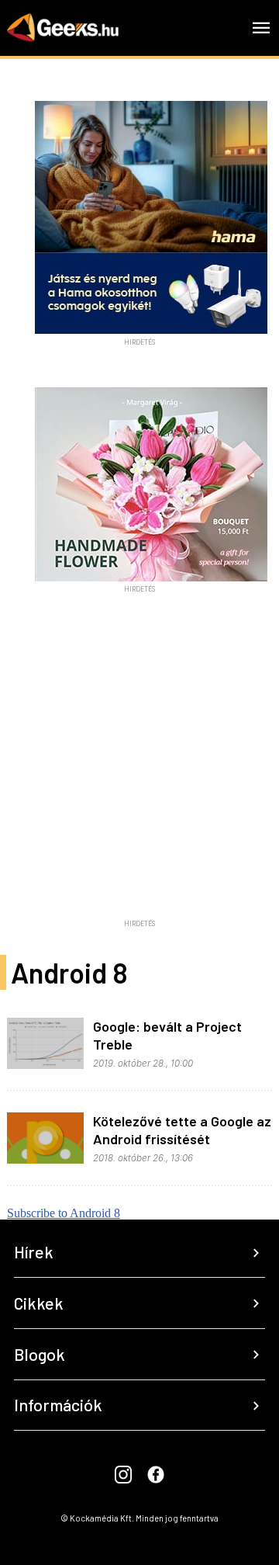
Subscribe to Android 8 (63, 1213)
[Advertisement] (139, 774)
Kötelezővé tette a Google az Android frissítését (182, 1129)
